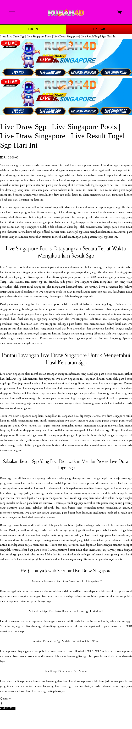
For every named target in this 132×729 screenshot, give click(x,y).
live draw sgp (78, 165)
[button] (7, 708)
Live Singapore (9, 267)
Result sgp (6, 478)
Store (3, 36)
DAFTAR (99, 29)
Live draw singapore (12, 374)
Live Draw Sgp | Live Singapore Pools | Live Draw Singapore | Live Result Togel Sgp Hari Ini (61, 36)
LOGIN (33, 29)
